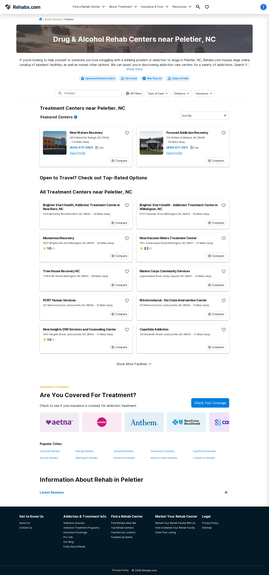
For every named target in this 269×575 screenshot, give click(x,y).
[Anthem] (144, 422)
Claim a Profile (180, 78)
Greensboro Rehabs (162, 451)
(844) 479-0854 (81, 147)
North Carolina (53, 19)
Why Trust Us (154, 78)
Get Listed (131, 78)
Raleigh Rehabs (85, 451)
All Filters (136, 93)
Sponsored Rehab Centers (100, 78)
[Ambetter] (102, 422)
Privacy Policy (120, 570)
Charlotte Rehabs (50, 451)
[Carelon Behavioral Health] (229, 422)
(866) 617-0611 (177, 147)
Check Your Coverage (210, 403)
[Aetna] (59, 422)
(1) (53, 248)
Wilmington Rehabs (87, 457)
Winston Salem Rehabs (164, 457)
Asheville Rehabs (124, 451)
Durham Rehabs (49, 457)
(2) (150, 248)
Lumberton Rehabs (204, 457)
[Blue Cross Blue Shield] (186, 422)
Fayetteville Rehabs (204, 451)
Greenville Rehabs (124, 457)
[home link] (40, 19)
